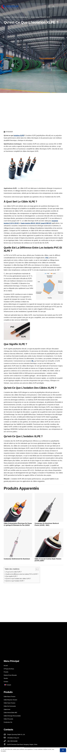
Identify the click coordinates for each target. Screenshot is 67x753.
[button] (53, 7)
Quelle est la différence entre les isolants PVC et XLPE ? (22, 574)
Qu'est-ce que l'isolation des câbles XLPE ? (18, 578)
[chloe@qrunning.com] (5, 738)
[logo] (9, 7)
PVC (46, 258)
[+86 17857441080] (5, 741)
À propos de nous (9, 668)
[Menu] (48, 6)
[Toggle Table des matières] (36, 569)
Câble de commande (10, 706)
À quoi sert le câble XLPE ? (14, 572)
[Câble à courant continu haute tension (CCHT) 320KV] (49, 529)
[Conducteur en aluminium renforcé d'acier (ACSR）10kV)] (49, 494)
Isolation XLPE (19, 135)
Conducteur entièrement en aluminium (17, 559)
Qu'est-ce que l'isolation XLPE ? (15, 581)
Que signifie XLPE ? (11, 576)
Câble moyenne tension (10, 699)
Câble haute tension (9, 703)
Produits (6, 672)
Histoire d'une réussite (10, 675)
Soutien (6, 678)
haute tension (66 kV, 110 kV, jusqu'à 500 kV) (36, 223)
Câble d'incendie (8, 719)
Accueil (6, 665)
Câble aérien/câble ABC (10, 712)
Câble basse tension (9, 696)
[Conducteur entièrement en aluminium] (18, 529)
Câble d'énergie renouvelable (12, 715)
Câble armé (7, 709)
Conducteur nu (8, 722)
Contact (6, 681)
